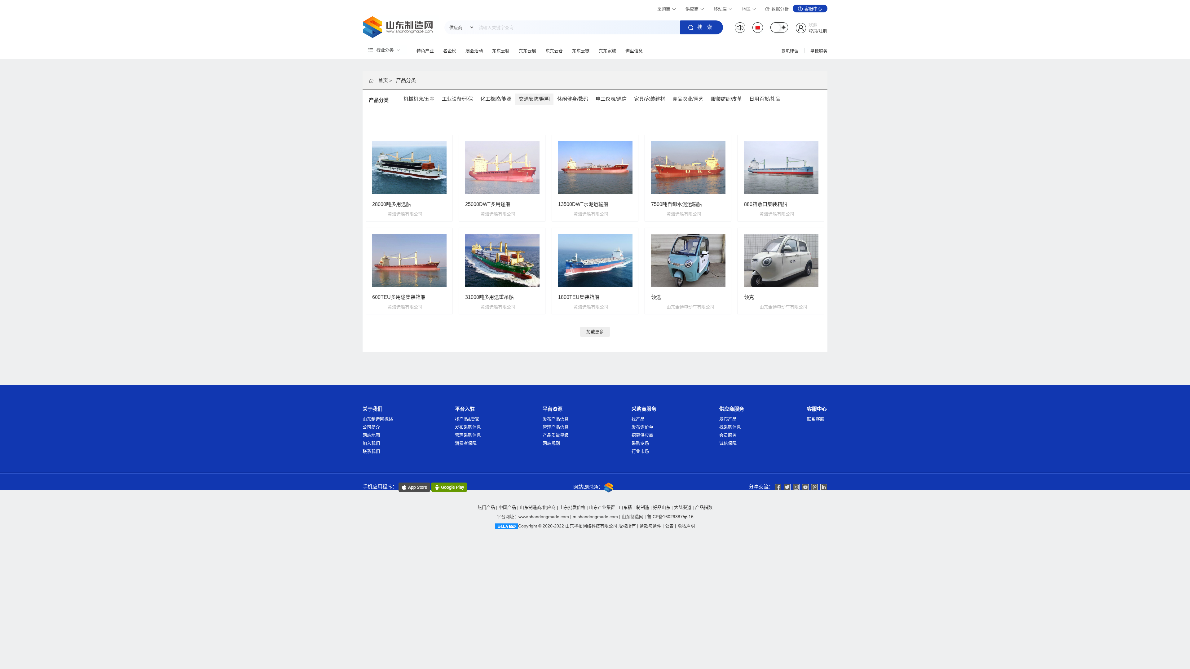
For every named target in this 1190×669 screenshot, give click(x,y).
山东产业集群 (602, 507)
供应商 (692, 9)
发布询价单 (642, 427)
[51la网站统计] (506, 525)
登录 (813, 30)
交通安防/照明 (534, 99)
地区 (747, 9)
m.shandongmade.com (595, 516)
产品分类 (406, 80)
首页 (383, 80)
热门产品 (486, 507)
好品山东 (661, 507)
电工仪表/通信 (611, 99)
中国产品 (507, 507)
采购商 (664, 9)
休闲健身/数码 (572, 99)
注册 (822, 30)
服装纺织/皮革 (726, 99)
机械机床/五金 (418, 99)
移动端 (721, 9)
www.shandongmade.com (543, 516)
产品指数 (703, 507)
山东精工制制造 (634, 507)
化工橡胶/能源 (495, 99)
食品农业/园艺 (687, 99)
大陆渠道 (682, 507)
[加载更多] (595, 325)
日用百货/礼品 (764, 99)
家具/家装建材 (649, 99)
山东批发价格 (572, 507)
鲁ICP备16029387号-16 (670, 516)
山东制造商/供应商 (538, 507)
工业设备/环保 (457, 99)
